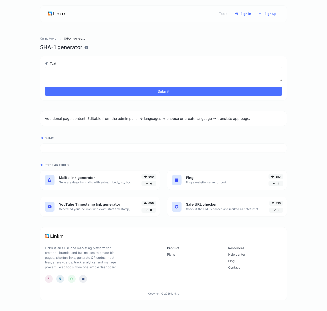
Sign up (270, 14)
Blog (231, 261)
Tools (223, 14)
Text (52, 63)
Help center (236, 254)
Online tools (48, 38)
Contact (234, 267)
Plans (171, 254)
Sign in (245, 14)
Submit (164, 91)
